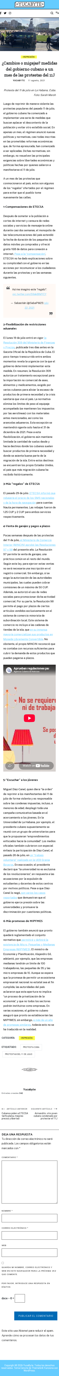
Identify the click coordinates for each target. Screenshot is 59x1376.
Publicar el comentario (35, 1316)
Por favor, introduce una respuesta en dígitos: (26, 1285)
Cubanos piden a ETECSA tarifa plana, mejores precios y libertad (15, 1114)
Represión (29, 57)
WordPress (29, 1370)
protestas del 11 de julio (18, 1054)
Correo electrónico (15, 1228)
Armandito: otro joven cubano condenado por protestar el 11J (44, 1114)
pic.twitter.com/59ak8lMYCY (29, 294)
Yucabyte (19, 80)
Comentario (10, 1157)
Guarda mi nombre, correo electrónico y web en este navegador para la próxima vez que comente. (29, 1271)
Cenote (24, 1368)
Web (4, 1245)
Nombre (7, 1211)
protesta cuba (31, 1047)
